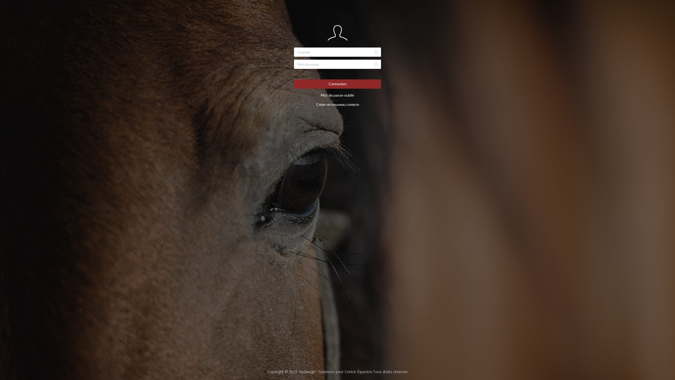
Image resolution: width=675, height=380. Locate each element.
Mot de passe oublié (337, 95)
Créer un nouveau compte (337, 104)
